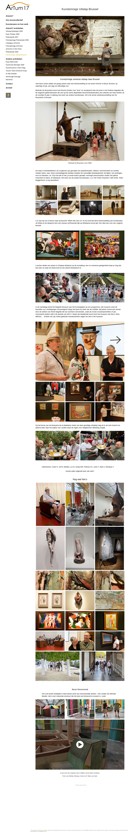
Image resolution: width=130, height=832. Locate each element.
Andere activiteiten (14, 59)
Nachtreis (9, 79)
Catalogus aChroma (13, 43)
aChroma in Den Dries (14, 49)
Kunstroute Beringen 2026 (15, 65)
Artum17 (9, 16)
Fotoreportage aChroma (14, 46)
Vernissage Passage (13, 77)
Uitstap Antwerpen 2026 (14, 31)
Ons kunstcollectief (14, 20)
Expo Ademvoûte (12, 62)
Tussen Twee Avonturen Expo (16, 71)
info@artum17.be (43, 831)
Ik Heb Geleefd (11, 74)
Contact (9, 84)
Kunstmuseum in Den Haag (15, 68)
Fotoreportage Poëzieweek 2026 (17, 40)
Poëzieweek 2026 (12, 52)
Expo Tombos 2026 (12, 34)
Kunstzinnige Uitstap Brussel (16, 55)
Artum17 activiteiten (14, 28)
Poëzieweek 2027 (12, 37)
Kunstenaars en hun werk (17, 24)
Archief (9, 88)
